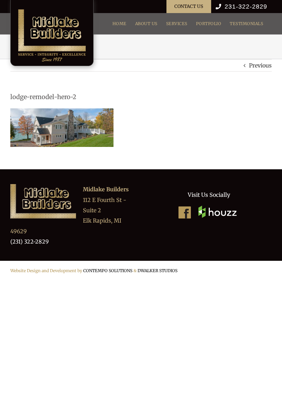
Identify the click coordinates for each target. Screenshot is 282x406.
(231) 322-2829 (29, 241)
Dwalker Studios (157, 270)
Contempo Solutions (107, 270)
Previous (260, 65)
